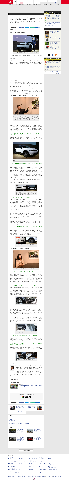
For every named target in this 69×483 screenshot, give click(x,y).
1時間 (46, 13)
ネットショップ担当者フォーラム (23, 460)
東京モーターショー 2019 (14, 417)
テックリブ (40, 471)
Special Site (49, 29)
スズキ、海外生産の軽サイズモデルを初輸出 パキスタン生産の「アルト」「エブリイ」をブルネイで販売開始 (53, 16)
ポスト (14, 27)
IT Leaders (11, 463)
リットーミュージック (33, 458)
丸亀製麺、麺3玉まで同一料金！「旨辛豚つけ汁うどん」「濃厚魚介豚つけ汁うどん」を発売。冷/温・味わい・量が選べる (53, 67)
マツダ (10, 419)
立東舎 (31, 463)
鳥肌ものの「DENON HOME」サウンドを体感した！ (54, 43)
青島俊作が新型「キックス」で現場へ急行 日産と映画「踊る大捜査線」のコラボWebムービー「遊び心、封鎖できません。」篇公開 (53, 25)
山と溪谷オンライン (33, 466)
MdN (39, 466)
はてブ (28, 27)
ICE (48, 457)
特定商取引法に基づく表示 (57, 476)
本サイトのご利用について (12, 476)
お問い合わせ (19, 476)
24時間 (50, 13)
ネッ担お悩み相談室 (12, 466)
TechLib (41, 472)
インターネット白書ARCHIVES (14, 472)
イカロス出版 (41, 457)
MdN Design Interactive (43, 469)
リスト (17, 27)
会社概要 (43, 476)
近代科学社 (31, 469)
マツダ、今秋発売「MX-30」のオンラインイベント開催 (38, 438)
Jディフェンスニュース (43, 460)
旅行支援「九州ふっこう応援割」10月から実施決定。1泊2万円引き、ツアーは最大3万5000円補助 (53, 65)
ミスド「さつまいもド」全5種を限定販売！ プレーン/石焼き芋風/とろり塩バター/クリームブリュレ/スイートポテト (53, 72)
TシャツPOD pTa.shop (52, 467)
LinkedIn (38, 27)
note (33, 27)
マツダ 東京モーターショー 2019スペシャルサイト (19, 423)
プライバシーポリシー (38, 476)
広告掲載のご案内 (24, 476)
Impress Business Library (22, 461)
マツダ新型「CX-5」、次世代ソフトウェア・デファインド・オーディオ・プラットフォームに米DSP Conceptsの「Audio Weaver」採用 (53, 21)
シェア (22, 27)
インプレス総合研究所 (12, 461)
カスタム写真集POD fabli (53, 469)
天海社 (50, 458)
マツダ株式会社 (12, 420)
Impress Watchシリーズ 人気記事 (53, 58)
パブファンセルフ (51, 464)
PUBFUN (49, 463)
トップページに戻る (26, 450)
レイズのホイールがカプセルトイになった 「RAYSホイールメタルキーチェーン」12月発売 (53, 18)
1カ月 (58, 13)
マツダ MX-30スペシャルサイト (15, 422)
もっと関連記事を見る (25, 446)
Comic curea (51, 460)
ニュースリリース (12, 424)
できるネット (11, 471)
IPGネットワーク (50, 466)
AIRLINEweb (42, 458)
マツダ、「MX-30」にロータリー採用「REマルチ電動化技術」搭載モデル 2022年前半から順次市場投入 (21, 439)
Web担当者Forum (12, 460)
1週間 (54, 13)
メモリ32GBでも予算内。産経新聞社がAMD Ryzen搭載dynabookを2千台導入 (54, 36)
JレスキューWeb (42, 463)
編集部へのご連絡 (31, 476)
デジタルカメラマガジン (13, 469)
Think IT (10, 458)
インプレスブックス (21, 469)
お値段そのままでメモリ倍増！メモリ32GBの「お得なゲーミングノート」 (54, 47)
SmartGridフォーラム (22, 458)
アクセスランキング (50, 12)
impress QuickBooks (52, 461)
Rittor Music (31, 457)
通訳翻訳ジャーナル (43, 461)
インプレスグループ (49, 476)
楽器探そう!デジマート (33, 460)
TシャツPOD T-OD (33, 461)
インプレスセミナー (21, 463)
